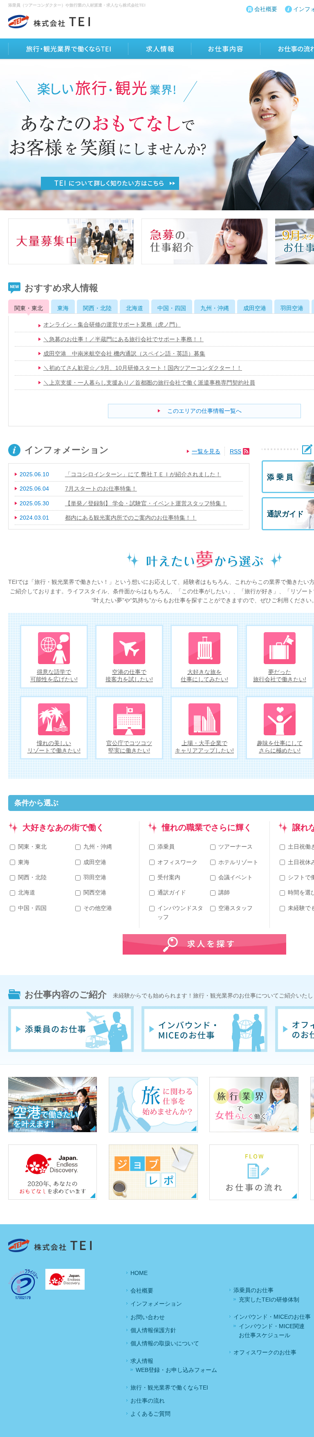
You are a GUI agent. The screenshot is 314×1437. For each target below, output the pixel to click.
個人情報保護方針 (153, 1330)
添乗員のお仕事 (253, 1290)
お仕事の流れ (147, 1400)
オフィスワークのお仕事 (264, 1352)
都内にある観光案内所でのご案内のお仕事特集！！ (131, 517)
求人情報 (141, 1361)
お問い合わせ (147, 1317)
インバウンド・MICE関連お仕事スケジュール (272, 1330)
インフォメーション (156, 1303)
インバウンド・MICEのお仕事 (272, 1316)
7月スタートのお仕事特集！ (101, 488)
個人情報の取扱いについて (164, 1343)
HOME (139, 1273)
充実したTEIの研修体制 (269, 1299)
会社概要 (265, 9)
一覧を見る (206, 451)
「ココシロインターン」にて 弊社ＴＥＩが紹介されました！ (143, 474)
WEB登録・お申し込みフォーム (176, 1370)
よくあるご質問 (150, 1413)
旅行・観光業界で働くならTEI (169, 1387)
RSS (235, 451)
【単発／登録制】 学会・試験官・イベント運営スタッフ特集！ (146, 503)
